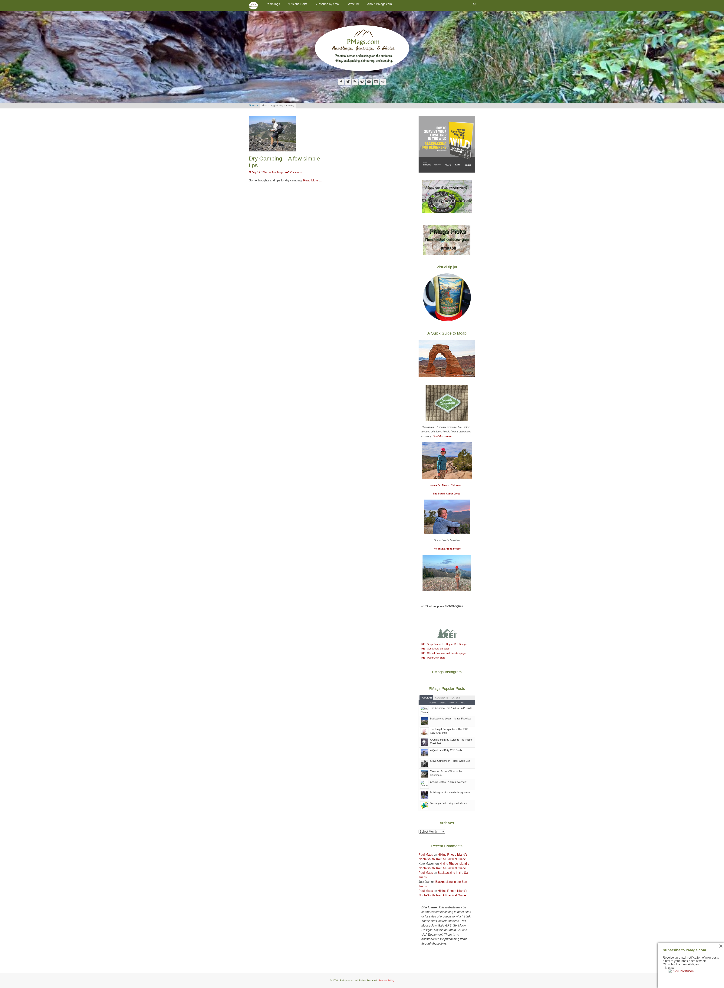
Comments (441, 697)
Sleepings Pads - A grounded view (448, 803)
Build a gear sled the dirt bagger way (450, 792)
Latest (456, 697)
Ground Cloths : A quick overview (448, 782)
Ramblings (272, 4)
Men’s (445, 485)
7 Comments (295, 172)
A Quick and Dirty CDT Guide (446, 750)
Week (443, 703)
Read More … (312, 180)
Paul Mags (277, 172)
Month (453, 703)
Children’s (456, 485)
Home (253, 105)
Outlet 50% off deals (435, 648)
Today (432, 703)
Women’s (435, 485)
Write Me (354, 4)
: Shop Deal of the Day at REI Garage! (444, 644)
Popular (426, 697)
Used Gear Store (433, 657)
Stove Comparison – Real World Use (450, 760)
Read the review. (442, 436)
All (463, 703)
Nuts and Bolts (297, 4)
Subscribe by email (327, 4)
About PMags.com (379, 4)
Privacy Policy (386, 980)
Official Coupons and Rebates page (443, 653)
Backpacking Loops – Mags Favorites (450, 718)
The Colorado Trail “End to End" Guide (451, 708)
